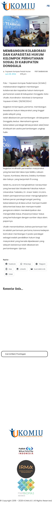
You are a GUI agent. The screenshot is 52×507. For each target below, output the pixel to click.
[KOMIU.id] (18, 6)
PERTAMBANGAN (41, 71)
